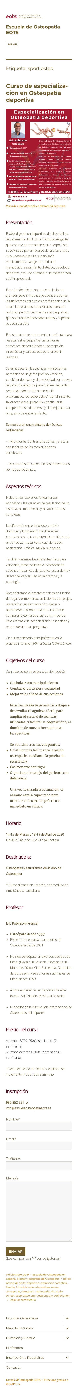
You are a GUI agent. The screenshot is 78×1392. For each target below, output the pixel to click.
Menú (12, 44)
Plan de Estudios (19, 1328)
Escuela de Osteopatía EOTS (23, 1380)
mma (54, 1287)
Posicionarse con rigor (27, 767)
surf (56, 1295)
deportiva (33, 1283)
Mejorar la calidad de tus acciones (36, 694)
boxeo (10, 1283)
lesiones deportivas (37, 1287)
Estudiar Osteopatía (22, 1318)
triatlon (65, 1295)
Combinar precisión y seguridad (35, 688)
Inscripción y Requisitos (25, 1358)
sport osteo (23, 1295)
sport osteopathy (42, 1295)
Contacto (13, 1367)
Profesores (14, 1348)
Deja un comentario (23, 1299)
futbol (20, 1287)
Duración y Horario (20, 1338)
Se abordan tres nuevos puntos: (35, 745)
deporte (20, 1283)
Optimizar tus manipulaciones (34, 683)
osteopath (28, 1291)
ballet (67, 1278)
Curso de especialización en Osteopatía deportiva (37, 92)
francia (10, 1287)
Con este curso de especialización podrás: (36, 671)
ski (52, 1291)
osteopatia (43, 1291)
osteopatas (13, 1291)
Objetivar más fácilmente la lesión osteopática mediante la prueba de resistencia (37, 755)
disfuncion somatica (54, 1283)
